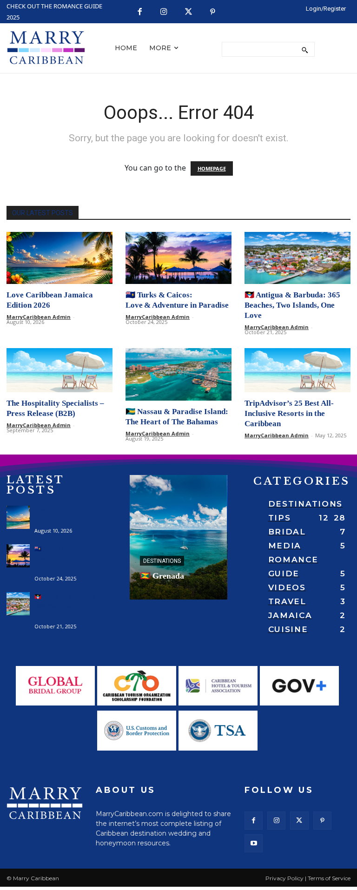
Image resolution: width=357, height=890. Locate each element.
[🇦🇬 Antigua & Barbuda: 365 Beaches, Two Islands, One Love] (297, 258)
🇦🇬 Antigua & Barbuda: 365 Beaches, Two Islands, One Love (292, 305)
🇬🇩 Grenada (162, 575)
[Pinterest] (213, 12)
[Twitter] (188, 12)
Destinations (162, 561)
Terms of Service (329, 878)
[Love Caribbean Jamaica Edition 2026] (59, 258)
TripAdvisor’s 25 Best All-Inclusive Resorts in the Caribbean (289, 413)
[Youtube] (254, 843)
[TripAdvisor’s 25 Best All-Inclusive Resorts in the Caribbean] (297, 370)
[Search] (305, 49)
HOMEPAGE (212, 168)
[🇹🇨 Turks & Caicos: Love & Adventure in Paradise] (178, 258)
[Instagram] (164, 12)
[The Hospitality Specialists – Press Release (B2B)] (59, 370)
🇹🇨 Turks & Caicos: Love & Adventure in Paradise (63, 558)
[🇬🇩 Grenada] (178, 537)
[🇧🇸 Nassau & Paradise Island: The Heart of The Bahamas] (178, 374)
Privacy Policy (284, 878)
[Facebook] (140, 12)
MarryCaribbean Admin (39, 316)
